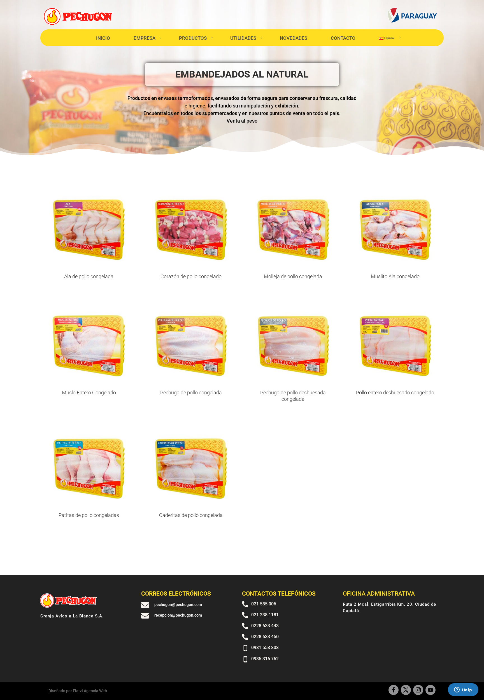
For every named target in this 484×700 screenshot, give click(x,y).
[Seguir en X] (406, 690)
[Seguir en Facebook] (393, 690)
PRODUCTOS (193, 38)
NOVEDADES (293, 38)
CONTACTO (343, 38)
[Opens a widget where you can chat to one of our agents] (463, 690)
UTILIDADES (243, 38)
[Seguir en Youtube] (430, 690)
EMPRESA (144, 38)
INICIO (103, 38)
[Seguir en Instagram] (418, 690)
